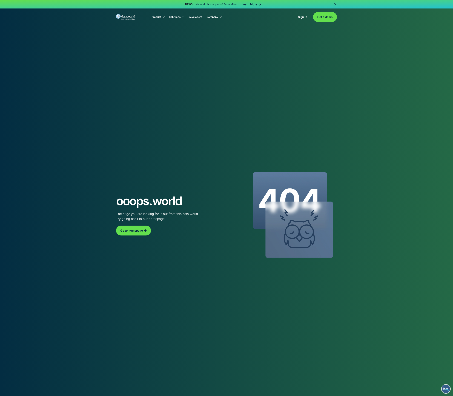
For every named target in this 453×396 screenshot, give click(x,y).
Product (156, 16)
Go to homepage (131, 230)
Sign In (302, 17)
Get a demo (325, 17)
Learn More (249, 4)
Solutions (175, 16)
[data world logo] (129, 17)
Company (212, 16)
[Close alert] (335, 4)
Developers (195, 16)
